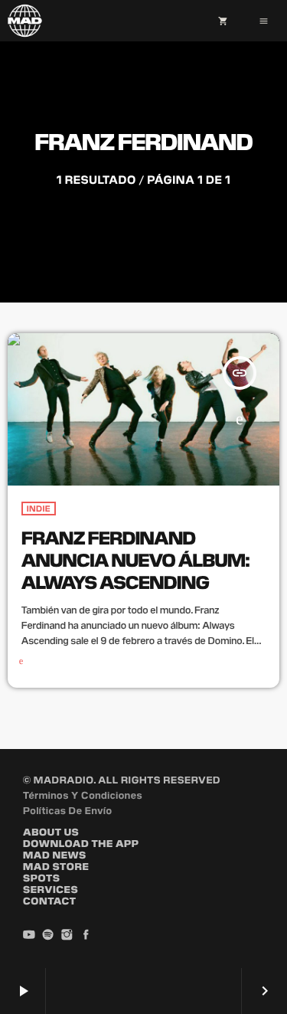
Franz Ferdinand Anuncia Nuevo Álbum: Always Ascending (135, 559)
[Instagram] (67, 935)
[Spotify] (48, 935)
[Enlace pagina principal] (24, 20)
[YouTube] (29, 935)
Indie (39, 508)
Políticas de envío (68, 809)
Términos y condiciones (82, 794)
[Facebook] (86, 935)
